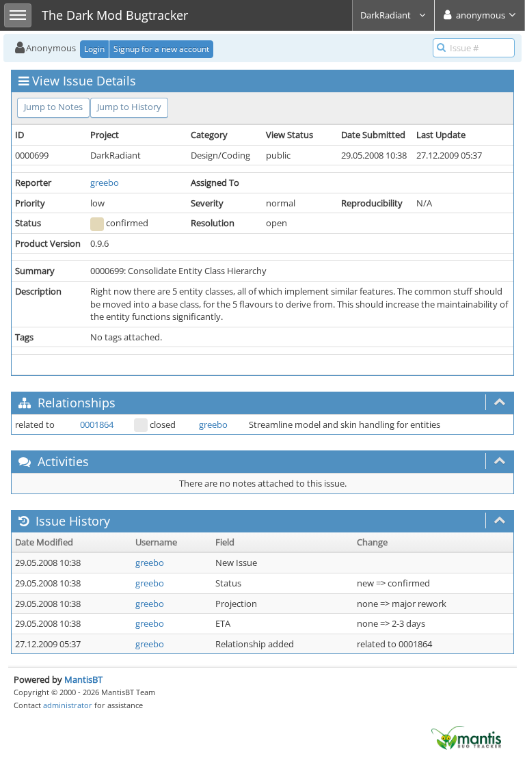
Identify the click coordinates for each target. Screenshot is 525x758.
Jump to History (129, 106)
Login (94, 49)
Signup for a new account (161, 49)
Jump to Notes (53, 106)
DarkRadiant (386, 15)
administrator (67, 705)
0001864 (96, 424)
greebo (104, 182)
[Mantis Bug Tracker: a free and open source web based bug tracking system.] (466, 737)
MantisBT (83, 679)
